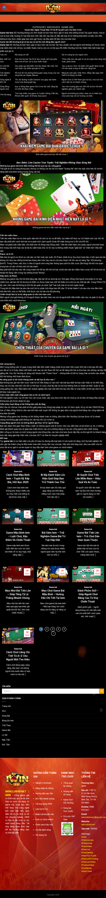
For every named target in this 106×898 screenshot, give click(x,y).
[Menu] (4, 7)
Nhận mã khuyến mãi (44, 814)
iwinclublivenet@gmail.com (93, 817)
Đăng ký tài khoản (43, 783)
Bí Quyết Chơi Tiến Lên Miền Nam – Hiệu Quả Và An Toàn (88, 478)
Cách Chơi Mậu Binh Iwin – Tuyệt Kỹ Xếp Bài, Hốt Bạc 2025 (18, 478)
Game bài (18, 471)
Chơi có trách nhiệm (44, 819)
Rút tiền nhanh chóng (44, 798)
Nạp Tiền (6, 740)
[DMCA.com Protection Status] (67, 828)
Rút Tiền (6, 744)
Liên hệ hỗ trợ (41, 809)
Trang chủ (6, 706)
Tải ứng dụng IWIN (43, 804)
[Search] (101, 691)
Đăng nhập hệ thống (44, 788)
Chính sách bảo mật (44, 824)
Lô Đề (4, 735)
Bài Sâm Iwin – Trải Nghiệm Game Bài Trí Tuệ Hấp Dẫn (53, 536)
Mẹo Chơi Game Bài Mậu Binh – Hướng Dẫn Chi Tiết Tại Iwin (53, 594)
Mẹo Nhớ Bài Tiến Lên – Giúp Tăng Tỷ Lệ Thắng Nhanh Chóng (18, 594)
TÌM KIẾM (6, 686)
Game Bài (6, 730)
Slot (4, 711)
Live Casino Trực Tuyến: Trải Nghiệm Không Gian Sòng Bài (59, 162)
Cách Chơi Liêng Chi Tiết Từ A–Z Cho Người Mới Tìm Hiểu (18, 656)
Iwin (11, 33)
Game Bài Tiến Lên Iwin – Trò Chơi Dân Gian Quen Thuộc (88, 536)
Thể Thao (6, 725)
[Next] (53, 633)
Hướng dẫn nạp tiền (44, 793)
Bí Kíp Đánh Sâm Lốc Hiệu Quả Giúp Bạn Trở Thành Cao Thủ (53, 478)
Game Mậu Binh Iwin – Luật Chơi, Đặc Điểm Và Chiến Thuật (18, 536)
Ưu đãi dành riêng (43, 830)
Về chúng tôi (41, 835)
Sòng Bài (6, 716)
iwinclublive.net (88, 824)
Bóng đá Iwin (8, 720)
